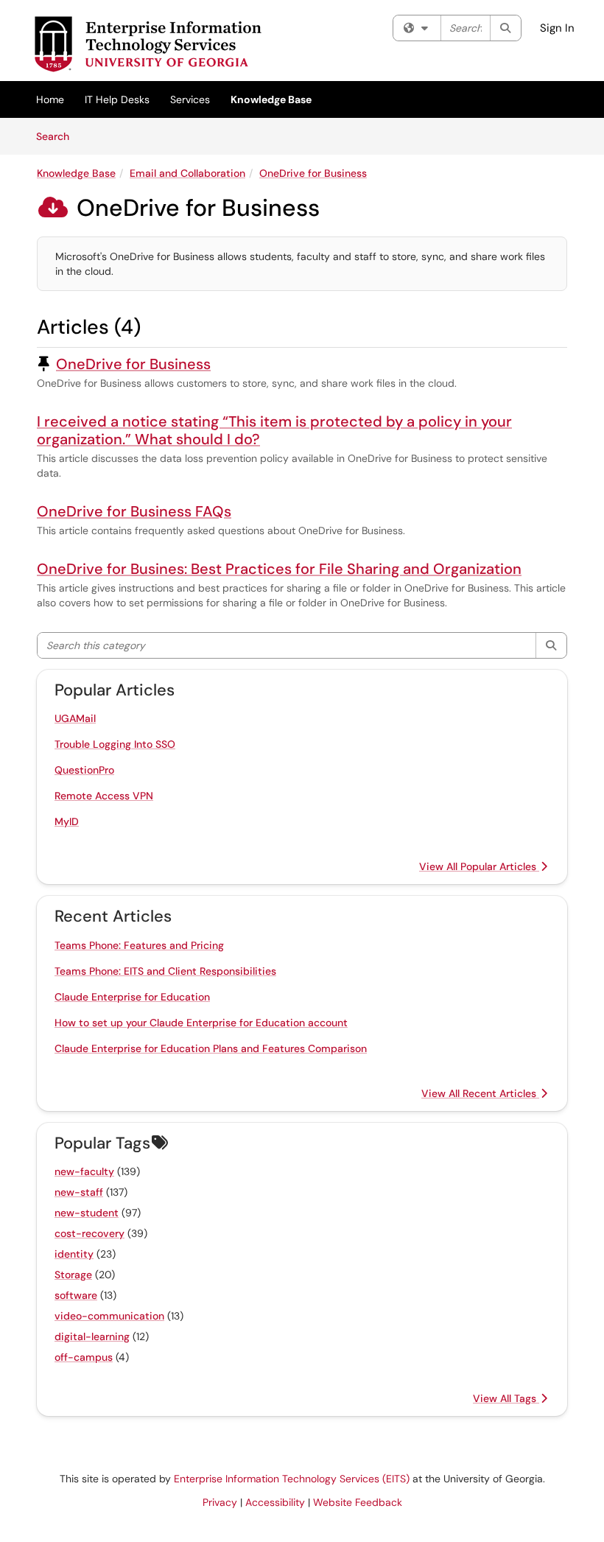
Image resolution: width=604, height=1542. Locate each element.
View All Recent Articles (480, 1093)
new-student (87, 1212)
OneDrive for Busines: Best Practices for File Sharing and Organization (279, 568)
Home (50, 99)
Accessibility (275, 1502)
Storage (73, 1274)
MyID (67, 821)
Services (190, 99)
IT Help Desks (117, 99)
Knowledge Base (271, 99)
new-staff (79, 1192)
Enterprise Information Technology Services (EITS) (292, 1478)
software (76, 1295)
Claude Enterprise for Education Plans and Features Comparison (211, 1048)
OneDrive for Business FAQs (134, 511)
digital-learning (92, 1336)
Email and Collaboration (187, 173)
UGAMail (75, 718)
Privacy (220, 1502)
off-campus (84, 1357)
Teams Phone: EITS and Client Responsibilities (165, 971)
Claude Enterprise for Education (132, 996)
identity (74, 1254)
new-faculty (84, 1171)
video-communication (109, 1315)
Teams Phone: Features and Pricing (139, 945)
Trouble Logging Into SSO (115, 744)
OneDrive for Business (313, 173)
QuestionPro (84, 770)
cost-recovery (89, 1233)
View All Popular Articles (479, 866)
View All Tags (506, 1398)
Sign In (557, 28)
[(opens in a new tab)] (147, 44)
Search (58, 136)
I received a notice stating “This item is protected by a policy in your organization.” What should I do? (274, 430)
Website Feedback (357, 1502)
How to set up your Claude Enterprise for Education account (201, 1022)
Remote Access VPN (104, 795)
